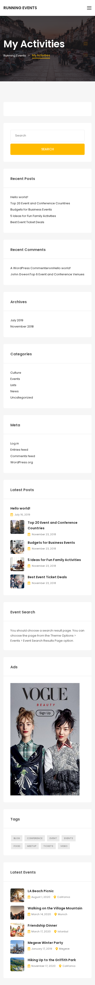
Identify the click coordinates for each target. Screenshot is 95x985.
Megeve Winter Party (45, 942)
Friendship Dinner (42, 925)
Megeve (64, 949)
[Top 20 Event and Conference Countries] (17, 527)
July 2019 (16, 320)
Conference (34, 838)
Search (47, 149)
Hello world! (19, 197)
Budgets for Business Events (31, 209)
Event (53, 838)
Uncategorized (21, 397)
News (14, 391)
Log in (14, 443)
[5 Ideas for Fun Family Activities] (17, 564)
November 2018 (22, 326)
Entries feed (19, 449)
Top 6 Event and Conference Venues (57, 274)
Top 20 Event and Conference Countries (40, 203)
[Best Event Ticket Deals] (17, 581)
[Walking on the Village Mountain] (17, 912)
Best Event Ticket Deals (27, 222)
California (63, 897)
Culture (15, 372)
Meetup (31, 846)
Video (63, 846)
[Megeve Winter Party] (17, 947)
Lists (13, 385)
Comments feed (22, 456)
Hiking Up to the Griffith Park (52, 960)
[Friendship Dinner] (17, 929)
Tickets (48, 846)
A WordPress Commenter (29, 268)
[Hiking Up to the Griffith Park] (17, 964)
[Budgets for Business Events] (17, 546)
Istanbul (63, 931)
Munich (62, 914)
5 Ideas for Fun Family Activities (33, 216)
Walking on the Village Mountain (55, 908)
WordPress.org (21, 462)
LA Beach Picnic (41, 891)
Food (17, 846)
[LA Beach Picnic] (17, 895)
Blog (17, 838)
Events (15, 379)
